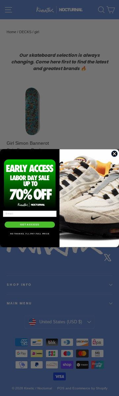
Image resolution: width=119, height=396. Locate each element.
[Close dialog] (114, 153)
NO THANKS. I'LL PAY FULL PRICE (30, 234)
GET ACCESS (29, 224)
